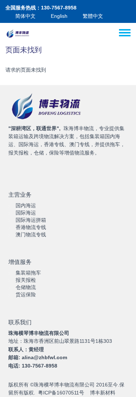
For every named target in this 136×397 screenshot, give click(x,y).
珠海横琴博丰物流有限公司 (64, 385)
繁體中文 (93, 16)
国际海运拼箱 (31, 220)
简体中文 (25, 16)
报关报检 (26, 280)
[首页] (18, 34)
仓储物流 (26, 287)
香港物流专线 (31, 227)
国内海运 (26, 205)
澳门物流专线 (31, 234)
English (59, 16)
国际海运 (26, 213)
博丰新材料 (102, 393)
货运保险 (26, 294)
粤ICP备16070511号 (61, 393)
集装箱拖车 (28, 273)
